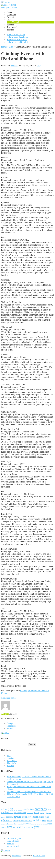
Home (9, 12)
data (49, 809)
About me (11, 14)
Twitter (10, 728)
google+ (26, 816)
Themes (10, 843)
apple (18, 808)
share (38, 824)
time (9, 826)
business (31, 809)
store (49, 823)
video (20, 826)
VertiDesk (16, 855)
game (3, 817)
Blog (9, 19)
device (5, 812)
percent (3, 824)
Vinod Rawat (13, 846)
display (11, 813)
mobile (36, 820)
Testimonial (12, 27)
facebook (30, 813)
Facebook (11, 726)
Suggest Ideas (13, 841)
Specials (10, 24)
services (34, 824)
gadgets (48, 813)
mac (10, 821)
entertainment (20, 812)
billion (25, 809)
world (30, 827)
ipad (47, 816)
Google (10, 723)
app (10, 809)
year (36, 827)
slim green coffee (8, 698)
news (44, 820)
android (4, 809)
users (14, 827)
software (44, 824)
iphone (5, 820)
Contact (10, 17)
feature (36, 812)
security (20, 824)
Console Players (14, 838)
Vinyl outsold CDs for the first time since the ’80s (29, 791)
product (14, 824)
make (15, 820)
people (49, 821)
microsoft (23, 821)
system (3, 827)
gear (17, 816)
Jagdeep (14, 65)
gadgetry (42, 813)
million (29, 821)
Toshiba (10, 30)
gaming (10, 816)
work (26, 827)
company (41, 809)
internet (36, 816)
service (27, 823)
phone (8, 824)
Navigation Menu (9, 7)
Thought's (16, 22)
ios (42, 817)
